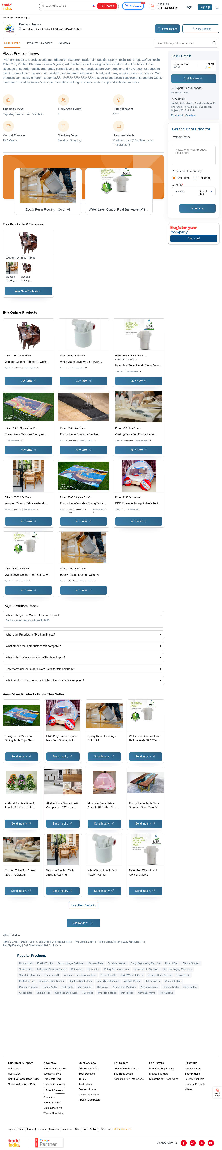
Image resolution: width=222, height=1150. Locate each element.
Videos (188, 1089)
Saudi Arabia (90, 1129)
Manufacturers (192, 1068)
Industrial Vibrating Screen (51, 969)
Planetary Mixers (28, 986)
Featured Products (195, 1084)
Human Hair (25, 963)
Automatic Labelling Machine (80, 975)
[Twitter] (202, 1143)
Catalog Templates (89, 1094)
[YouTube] (211, 1143)
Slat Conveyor (152, 981)
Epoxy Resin (183, 975)
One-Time (183, 177)
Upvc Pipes (127, 992)
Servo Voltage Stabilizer (71, 963)
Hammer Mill (52, 975)
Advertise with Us (88, 1068)
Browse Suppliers (158, 1073)
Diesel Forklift (108, 975)
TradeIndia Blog (52, 1078)
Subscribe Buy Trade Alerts (129, 1078)
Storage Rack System (160, 975)
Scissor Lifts (25, 969)
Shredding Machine (30, 975)
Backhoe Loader (117, 963)
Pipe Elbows (166, 992)
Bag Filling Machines (108, 981)
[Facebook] (184, 1143)
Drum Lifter (171, 963)
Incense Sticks (171, 986)
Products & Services (39, 42)
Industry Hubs (192, 1073)
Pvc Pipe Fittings (107, 992)
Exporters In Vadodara (183, 115)
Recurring (204, 177)
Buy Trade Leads (123, 1073)
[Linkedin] (193, 1143)
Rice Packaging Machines (177, 969)
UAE (77, 1129)
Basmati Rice (95, 963)
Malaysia (54, 1129)
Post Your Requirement (162, 1068)
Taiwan (30, 1129)
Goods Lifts (25, 992)
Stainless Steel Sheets (51, 981)
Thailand (42, 1129)
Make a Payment (52, 1107)
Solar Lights (190, 986)
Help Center (14, 1068)
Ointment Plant (173, 981)
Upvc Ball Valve (146, 992)
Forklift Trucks (45, 963)
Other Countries (122, 1129)
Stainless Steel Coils (66, 992)
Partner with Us (51, 1102)
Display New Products (126, 1068)
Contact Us (49, 1097)
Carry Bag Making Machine (145, 963)
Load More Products (83, 905)
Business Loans (87, 1089)
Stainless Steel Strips (80, 981)
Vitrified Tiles (43, 992)
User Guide (14, 1073)
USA (101, 1129)
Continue (197, 208)
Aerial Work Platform (131, 975)
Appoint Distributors (89, 1099)
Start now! (194, 238)
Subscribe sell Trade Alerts (163, 1078)
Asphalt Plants (132, 981)
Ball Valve (102, 986)
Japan (11, 1129)
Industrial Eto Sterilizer (146, 969)
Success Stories (52, 1073)
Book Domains (87, 1073)
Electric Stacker (190, 963)
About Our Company (54, 1068)
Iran (109, 1129)
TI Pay (82, 1078)
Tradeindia (8, 17)
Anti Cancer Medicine (124, 986)
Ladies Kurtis (49, 986)
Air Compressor (149, 986)
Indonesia (67, 1129)
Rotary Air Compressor (116, 969)
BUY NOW (26, 381)
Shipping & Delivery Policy (22, 1084)
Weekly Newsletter (53, 1112)
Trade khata (85, 1084)
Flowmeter (93, 969)
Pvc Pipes (87, 992)
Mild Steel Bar (27, 981)
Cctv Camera (85, 986)
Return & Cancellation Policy (23, 1078)
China (21, 1129)
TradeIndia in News (54, 1084)
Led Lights (67, 986)
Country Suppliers (194, 1078)
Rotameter (77, 969)
